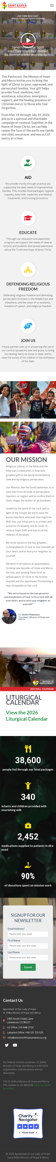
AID (28, 177)
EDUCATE (28, 232)
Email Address (16, 928)
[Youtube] (15, 1045)
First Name (14, 940)
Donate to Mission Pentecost (28, 43)
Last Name (14, 952)
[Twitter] (6, 1045)
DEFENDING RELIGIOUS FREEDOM (28, 286)
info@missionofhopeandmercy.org (27, 1037)
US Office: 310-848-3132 (20, 1027)
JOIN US (28, 340)
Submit (28, 967)
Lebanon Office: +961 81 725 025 (25, 1032)
